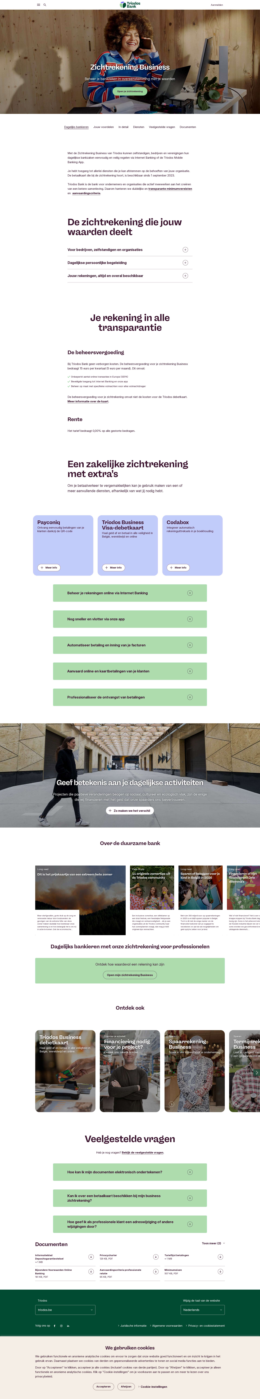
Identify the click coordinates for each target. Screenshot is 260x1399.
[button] (256, 901)
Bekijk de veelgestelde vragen (142, 1152)
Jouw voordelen (103, 127)
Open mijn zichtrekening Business (130, 975)
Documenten (188, 127)
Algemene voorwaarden (167, 1325)
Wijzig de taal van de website (201, 1300)
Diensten (138, 127)
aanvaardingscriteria (86, 193)
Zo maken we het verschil (132, 810)
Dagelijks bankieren (76, 127)
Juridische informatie (133, 1325)
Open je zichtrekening (130, 91)
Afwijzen (126, 1386)
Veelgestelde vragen (162, 127)
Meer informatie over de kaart (88, 401)
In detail (123, 127)
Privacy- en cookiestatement (206, 1325)
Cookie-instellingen (154, 1386)
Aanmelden (217, 5)
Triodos (42, 1300)
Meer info (51, 567)
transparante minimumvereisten (170, 188)
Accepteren (103, 1386)
